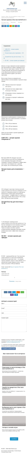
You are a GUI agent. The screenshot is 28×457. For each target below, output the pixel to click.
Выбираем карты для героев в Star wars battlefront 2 (13, 408)
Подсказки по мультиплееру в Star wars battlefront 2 (13, 368)
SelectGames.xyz (12, 8)
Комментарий (4, 317)
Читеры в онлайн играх (10, 427)
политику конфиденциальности (13, 342)
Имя (2, 303)
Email (3, 308)
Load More (14, 439)
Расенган (11, 281)
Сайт (2, 313)
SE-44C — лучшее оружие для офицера (14, 60)
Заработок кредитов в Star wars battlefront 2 (13, 388)
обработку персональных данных (14, 340)
